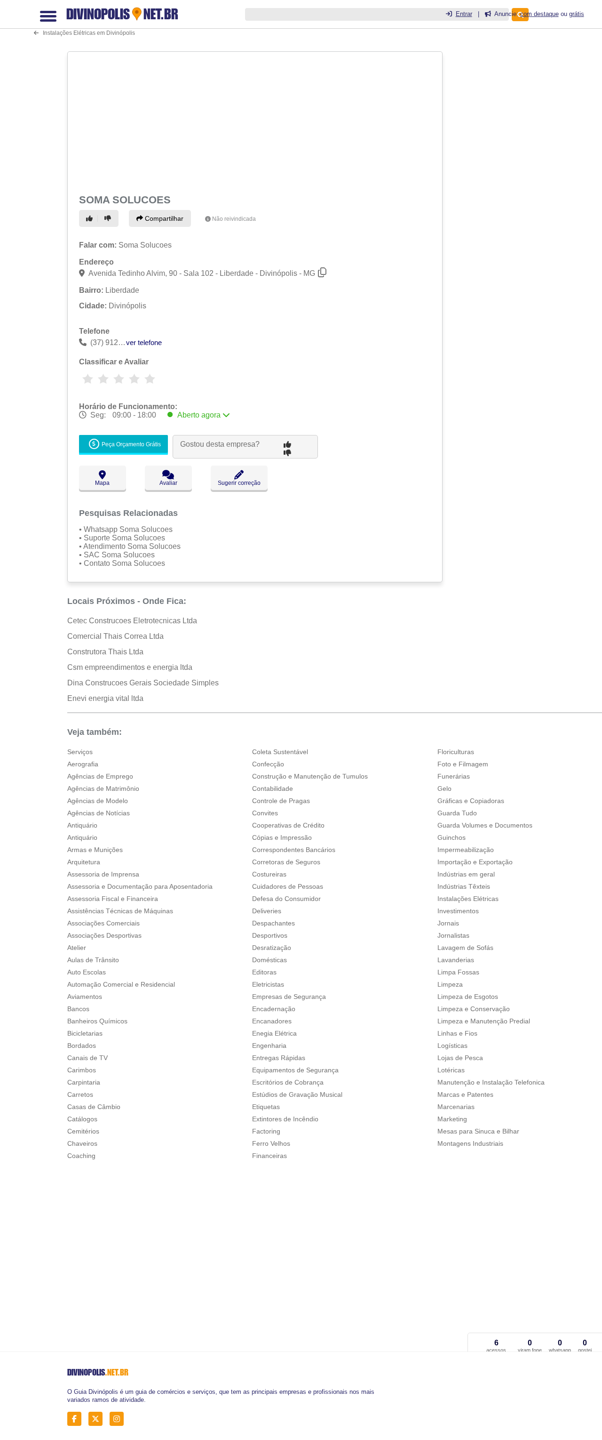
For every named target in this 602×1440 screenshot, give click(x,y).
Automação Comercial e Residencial (121, 984)
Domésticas (269, 960)
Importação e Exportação (475, 862)
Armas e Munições (95, 849)
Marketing (452, 1119)
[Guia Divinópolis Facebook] (77, 1418)
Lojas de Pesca (460, 1058)
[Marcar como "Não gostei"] (109, 218)
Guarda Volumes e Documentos (484, 825)
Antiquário (82, 825)
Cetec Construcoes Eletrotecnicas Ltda (132, 621)
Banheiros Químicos (97, 1021)
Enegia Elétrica (274, 1033)
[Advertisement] (254, 121)
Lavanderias (455, 960)
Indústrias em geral (466, 874)
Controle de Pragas (281, 800)
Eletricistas (268, 984)
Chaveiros (82, 1143)
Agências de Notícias (98, 813)
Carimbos (81, 1070)
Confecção (268, 764)
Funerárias (453, 776)
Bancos (78, 1009)
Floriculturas (455, 752)
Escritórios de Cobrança (288, 1082)
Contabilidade (272, 788)
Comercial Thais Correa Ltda (115, 636)
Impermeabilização (465, 849)
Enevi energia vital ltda (105, 698)
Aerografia (82, 764)
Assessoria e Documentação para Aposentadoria (140, 886)
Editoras (264, 972)
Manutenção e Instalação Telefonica (491, 1082)
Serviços (80, 752)
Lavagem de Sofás (465, 947)
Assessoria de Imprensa (103, 874)
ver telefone (144, 342)
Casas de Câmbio (93, 1106)
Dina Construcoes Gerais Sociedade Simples (143, 683)
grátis (576, 13)
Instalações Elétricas (468, 898)
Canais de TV (87, 1058)
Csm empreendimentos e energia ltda (129, 667)
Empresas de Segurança (289, 996)
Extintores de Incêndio (285, 1119)
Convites (265, 813)
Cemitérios (83, 1131)
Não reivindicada (234, 219)
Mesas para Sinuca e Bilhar (478, 1131)
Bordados (81, 1045)
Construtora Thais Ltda (105, 652)
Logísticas (452, 1045)
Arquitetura (83, 862)
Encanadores (272, 1021)
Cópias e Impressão (282, 837)
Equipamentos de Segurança (295, 1070)
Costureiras (269, 874)
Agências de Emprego (100, 776)
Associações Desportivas (104, 935)
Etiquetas (266, 1106)
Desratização (271, 947)
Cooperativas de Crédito (288, 825)
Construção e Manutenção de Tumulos (310, 776)
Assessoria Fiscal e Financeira (112, 898)
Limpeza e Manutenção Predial (483, 1021)
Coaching (81, 1155)
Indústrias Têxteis (463, 886)
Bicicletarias (85, 1033)
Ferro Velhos (271, 1143)
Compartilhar (163, 218)
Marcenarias (456, 1106)
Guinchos (451, 837)
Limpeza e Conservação (473, 1009)
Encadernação (273, 1009)
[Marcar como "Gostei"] (91, 218)
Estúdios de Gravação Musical (297, 1094)
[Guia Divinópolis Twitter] (98, 1418)
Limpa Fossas (458, 972)
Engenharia (269, 1045)
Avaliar (168, 483)
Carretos (80, 1094)
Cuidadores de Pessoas (287, 886)
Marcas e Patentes (465, 1094)
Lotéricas (451, 1070)
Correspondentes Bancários (293, 849)
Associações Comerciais (103, 923)
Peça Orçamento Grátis (130, 444)
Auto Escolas (86, 972)
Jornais (448, 923)
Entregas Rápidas (278, 1058)
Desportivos (269, 935)
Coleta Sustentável (280, 752)
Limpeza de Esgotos (467, 996)
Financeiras (269, 1155)
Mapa (102, 483)
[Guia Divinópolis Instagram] (119, 1418)
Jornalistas (453, 935)
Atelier (76, 947)
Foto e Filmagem (462, 764)
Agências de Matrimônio (103, 788)
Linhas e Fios (457, 1033)
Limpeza (450, 984)
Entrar (464, 13)
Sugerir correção (239, 483)
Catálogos (82, 1119)
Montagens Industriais (470, 1143)
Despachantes (273, 923)
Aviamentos (84, 996)
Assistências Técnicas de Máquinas (120, 911)
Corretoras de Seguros (286, 862)
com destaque (539, 13)
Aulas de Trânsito (93, 960)
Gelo (444, 788)
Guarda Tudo (457, 813)
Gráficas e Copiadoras (470, 800)
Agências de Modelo (97, 800)
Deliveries (266, 911)
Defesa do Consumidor (286, 898)
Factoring (266, 1131)
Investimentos (458, 911)
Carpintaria (83, 1082)
